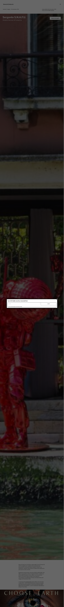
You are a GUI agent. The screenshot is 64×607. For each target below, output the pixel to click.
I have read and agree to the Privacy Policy (15, 306)
